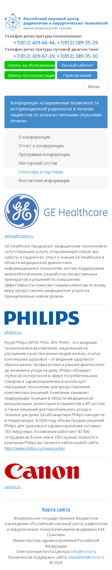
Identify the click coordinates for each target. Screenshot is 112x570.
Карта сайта (56, 509)
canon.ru (12, 486)
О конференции (33, 137)
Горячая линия (77, 75)
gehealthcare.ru (18, 235)
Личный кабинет (77, 65)
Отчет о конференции (40, 145)
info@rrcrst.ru (83, 551)
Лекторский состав (37, 163)
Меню (94, 86)
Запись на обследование (31, 65)
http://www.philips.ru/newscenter (34, 448)
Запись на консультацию (31, 75)
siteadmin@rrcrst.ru (86, 557)
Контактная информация (43, 180)
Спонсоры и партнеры (40, 172)
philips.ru (12, 332)
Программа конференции (43, 154)
